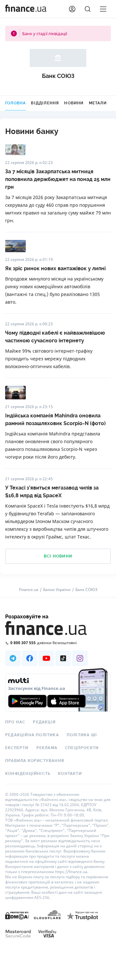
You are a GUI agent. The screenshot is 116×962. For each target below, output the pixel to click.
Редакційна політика (32, 735)
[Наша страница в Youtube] (46, 658)
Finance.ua (28, 589)
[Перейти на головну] (25, 9)
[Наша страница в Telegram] (13, 658)
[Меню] (103, 9)
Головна (15, 103)
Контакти (70, 773)
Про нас (15, 722)
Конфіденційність (27, 773)
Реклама (46, 748)
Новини (73, 103)
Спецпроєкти (82, 748)
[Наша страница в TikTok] (63, 658)
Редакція (44, 722)
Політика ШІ (82, 735)
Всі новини (58, 556)
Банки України (57, 589)
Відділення (45, 103)
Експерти (17, 748)
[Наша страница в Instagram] (80, 658)
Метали (98, 103)
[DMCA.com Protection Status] (17, 915)
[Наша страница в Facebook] (29, 658)
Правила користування (34, 760)
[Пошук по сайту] (87, 9)
